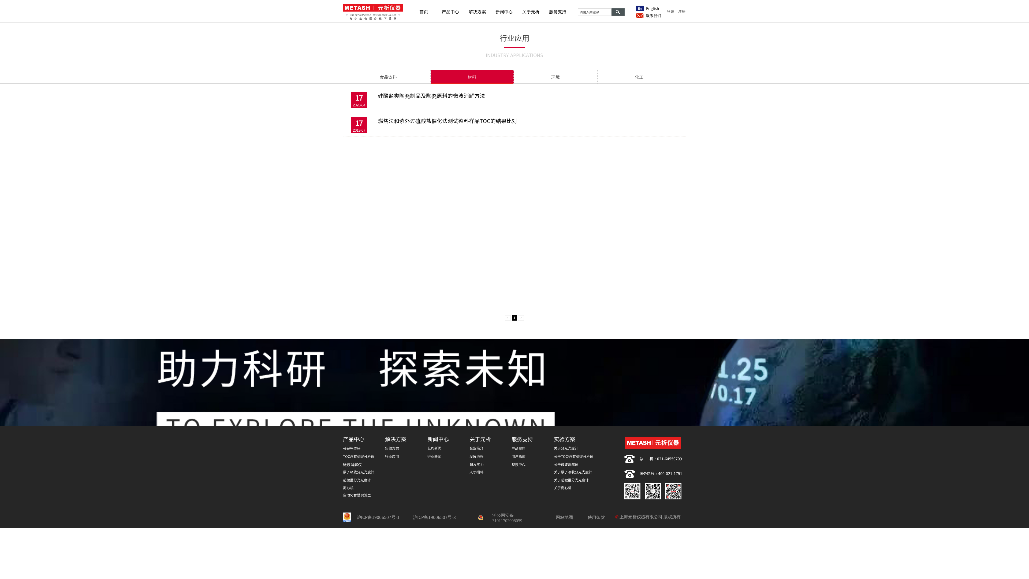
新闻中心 (504, 11)
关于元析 (530, 11)
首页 (423, 11)
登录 (670, 11)
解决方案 (477, 11)
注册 (681, 11)
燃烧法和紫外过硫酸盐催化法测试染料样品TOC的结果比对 (447, 121)
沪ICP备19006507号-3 (434, 517)
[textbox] (595, 12)
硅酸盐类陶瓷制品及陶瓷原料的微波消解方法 (431, 95)
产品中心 (450, 11)
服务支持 (557, 11)
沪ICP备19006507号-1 (378, 517)
